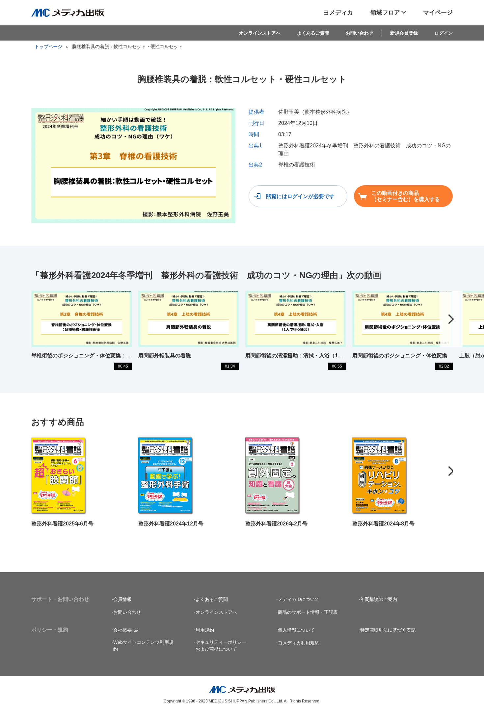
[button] (451, 319)
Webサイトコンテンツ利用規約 (143, 646)
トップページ (48, 46)
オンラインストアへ (260, 33)
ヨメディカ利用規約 (298, 642)
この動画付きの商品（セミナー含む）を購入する (405, 196)
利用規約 (205, 630)
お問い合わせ (359, 33)
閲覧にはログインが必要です (300, 196)
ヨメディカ (338, 12)
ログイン (443, 33)
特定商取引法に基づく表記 (388, 630)
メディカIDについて (298, 599)
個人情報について (296, 630)
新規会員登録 (404, 33)
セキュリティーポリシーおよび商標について (221, 646)
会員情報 (122, 599)
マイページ (438, 12)
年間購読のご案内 (378, 599)
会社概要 (122, 630)
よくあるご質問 (313, 33)
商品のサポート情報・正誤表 (308, 612)
